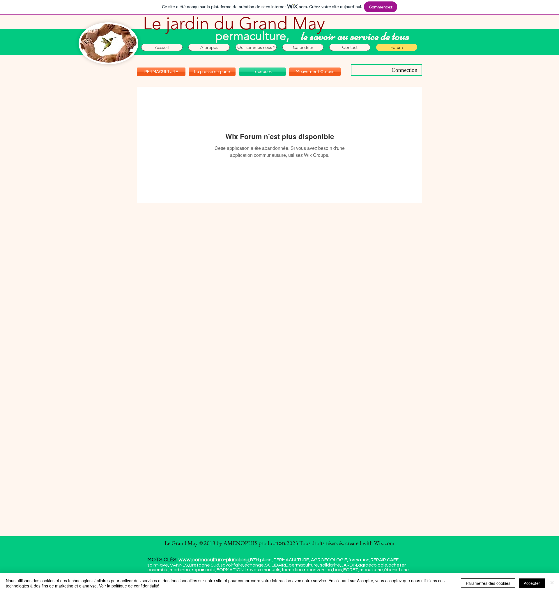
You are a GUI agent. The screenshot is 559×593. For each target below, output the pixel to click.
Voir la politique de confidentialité (129, 586)
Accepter (532, 583)
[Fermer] (552, 583)
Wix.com (384, 543)
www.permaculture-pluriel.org (213, 559)
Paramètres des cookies (488, 583)
